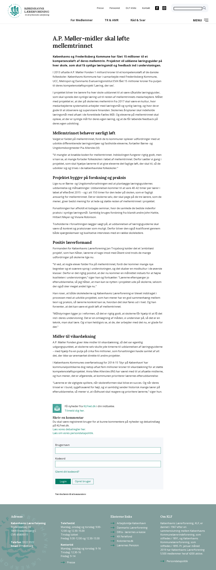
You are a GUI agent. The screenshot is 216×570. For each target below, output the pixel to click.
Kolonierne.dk (125, 540)
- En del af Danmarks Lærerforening (36, 15)
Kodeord (60, 458)
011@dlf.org (26, 545)
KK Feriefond (124, 535)
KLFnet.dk (89, 406)
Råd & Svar (137, 20)
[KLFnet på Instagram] (164, 8)
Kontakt (146, 7)
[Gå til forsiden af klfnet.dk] (15, 11)
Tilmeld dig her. (75, 410)
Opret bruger (83, 481)
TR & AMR (111, 20)
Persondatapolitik (177, 560)
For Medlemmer (82, 20)
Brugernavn (62, 445)
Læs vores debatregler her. (69, 429)
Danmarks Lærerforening (132, 526)
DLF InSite (131, 7)
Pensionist (114, 7)
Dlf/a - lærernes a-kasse (131, 531)
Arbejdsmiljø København (131, 522)
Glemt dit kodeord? (67, 471)
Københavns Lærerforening (36, 10)
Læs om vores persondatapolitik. (73, 433)
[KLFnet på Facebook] (157, 8)
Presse (100, 7)
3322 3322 (28, 541)
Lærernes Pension (128, 544)
